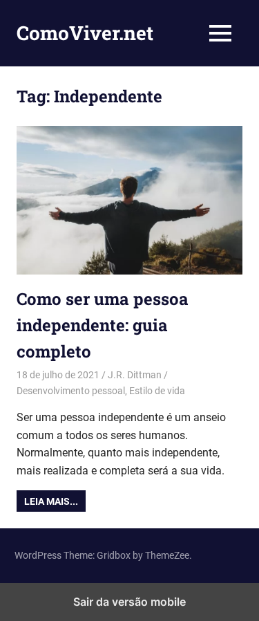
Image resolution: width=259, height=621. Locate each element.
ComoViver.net (85, 33)
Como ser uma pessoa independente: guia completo (103, 325)
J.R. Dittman (135, 374)
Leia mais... (51, 501)
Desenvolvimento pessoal (71, 390)
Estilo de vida (157, 390)
